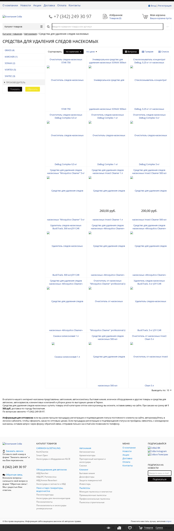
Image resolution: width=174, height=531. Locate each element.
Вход (153, 5)
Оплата (61, 5)
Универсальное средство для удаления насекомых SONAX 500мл (107, 61)
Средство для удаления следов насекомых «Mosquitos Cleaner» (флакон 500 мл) (66, 283)
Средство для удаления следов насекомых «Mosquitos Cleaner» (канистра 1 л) (107, 228)
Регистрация (164, 5)
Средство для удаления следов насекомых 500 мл (108, 337)
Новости (25, 5)
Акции (37, 5)
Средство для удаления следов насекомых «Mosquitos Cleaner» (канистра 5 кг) (149, 228)
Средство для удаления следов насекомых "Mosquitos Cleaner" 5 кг (66, 171)
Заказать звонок (14, 451)
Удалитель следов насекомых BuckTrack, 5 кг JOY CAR (149, 282)
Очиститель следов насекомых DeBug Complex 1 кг (107, 116)
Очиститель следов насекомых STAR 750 (66, 61)
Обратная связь (14, 474)
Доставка (49, 5)
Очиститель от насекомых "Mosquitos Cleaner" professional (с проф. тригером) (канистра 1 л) (108, 283)
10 (168, 390)
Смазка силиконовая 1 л (66, 335)
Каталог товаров (13, 26)
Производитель (15, 82)
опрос (168, 521)
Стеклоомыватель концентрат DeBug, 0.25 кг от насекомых (149, 61)
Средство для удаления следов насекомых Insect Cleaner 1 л (108, 171)
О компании (10, 5)
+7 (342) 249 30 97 (72, 16)
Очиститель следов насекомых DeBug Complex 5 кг (149, 116)
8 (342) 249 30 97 (14, 467)
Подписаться (159, 479)
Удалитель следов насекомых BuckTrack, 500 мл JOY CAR (65, 227)
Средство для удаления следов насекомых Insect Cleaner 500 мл (149, 171)
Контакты (75, 5)
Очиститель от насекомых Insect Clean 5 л (149, 337)
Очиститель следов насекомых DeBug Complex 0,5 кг (66, 116)
